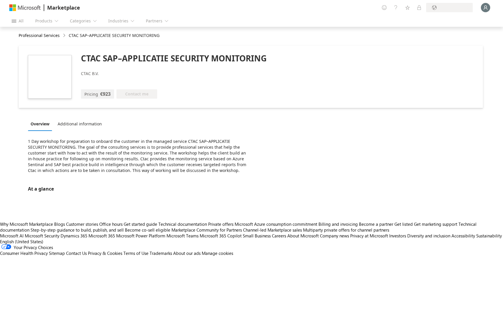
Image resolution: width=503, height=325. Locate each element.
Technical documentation (182, 224)
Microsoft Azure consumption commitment (276, 224)
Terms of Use (135, 253)
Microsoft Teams (183, 236)
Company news (334, 236)
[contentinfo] (65, 35)
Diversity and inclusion (428, 236)
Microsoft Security (42, 236)
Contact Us (76, 253)
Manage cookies (217, 253)
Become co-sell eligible (147, 230)
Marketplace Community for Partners (206, 230)
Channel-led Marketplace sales (272, 230)
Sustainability (489, 236)
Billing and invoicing (338, 224)
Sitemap (57, 253)
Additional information (80, 124)
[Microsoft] (25, 7)
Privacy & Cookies (105, 253)
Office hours (111, 224)
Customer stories (82, 224)
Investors (397, 236)
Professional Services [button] (39, 35)
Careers (279, 236)
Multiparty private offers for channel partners (346, 230)
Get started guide (140, 224)
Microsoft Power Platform (140, 236)
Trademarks (161, 253)
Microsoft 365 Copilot (221, 236)
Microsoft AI (12, 236)
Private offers (220, 224)
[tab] (41, 123)
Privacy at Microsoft (369, 236)
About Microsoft (303, 236)
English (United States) (21, 241)
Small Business (257, 236)
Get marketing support (435, 224)
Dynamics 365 (74, 236)
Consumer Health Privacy (24, 253)
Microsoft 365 (101, 236)
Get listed (403, 224)
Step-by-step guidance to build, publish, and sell (77, 230)
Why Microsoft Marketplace (26, 224)
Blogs (59, 224)
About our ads (187, 253)
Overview (40, 124)
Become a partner (376, 224)
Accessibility (463, 236)
